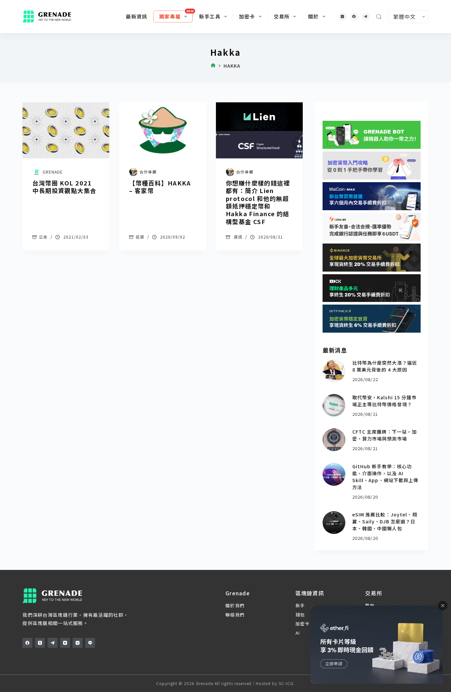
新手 (300, 605)
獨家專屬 (170, 16)
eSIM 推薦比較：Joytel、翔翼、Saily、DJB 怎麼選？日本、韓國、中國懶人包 (384, 521)
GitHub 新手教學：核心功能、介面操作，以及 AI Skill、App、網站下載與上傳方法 (385, 476)
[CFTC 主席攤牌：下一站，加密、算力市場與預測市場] (334, 439)
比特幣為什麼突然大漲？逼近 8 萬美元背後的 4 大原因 (384, 366)
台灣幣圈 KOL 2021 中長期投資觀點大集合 (64, 187)
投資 (140, 237)
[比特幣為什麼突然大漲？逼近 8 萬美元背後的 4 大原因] (334, 370)
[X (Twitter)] (40, 643)
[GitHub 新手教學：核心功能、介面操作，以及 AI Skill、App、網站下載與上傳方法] (334, 474)
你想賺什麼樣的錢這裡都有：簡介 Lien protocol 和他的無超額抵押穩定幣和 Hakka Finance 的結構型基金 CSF (258, 202)
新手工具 (210, 16)
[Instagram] (342, 17)
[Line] (90, 643)
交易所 (282, 16)
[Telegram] (366, 17)
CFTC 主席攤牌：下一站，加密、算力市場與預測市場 (384, 435)
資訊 (238, 237)
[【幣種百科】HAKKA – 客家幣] (162, 130)
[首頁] (213, 65)
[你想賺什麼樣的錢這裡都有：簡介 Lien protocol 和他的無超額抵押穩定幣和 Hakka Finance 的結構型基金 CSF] (259, 130)
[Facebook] (354, 17)
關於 (313, 16)
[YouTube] (65, 643)
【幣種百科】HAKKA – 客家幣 (160, 187)
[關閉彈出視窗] (442, 605)
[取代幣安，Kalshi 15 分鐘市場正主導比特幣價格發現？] (334, 405)
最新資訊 (136, 16)
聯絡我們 (235, 614)
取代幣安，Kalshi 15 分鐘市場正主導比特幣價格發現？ (384, 401)
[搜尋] (378, 16)
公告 (43, 237)
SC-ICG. (287, 683)
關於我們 (235, 605)
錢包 (300, 614)
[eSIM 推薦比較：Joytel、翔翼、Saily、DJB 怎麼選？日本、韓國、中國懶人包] (334, 522)
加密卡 (247, 16)
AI (297, 633)
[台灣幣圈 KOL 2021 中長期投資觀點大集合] (65, 130)
